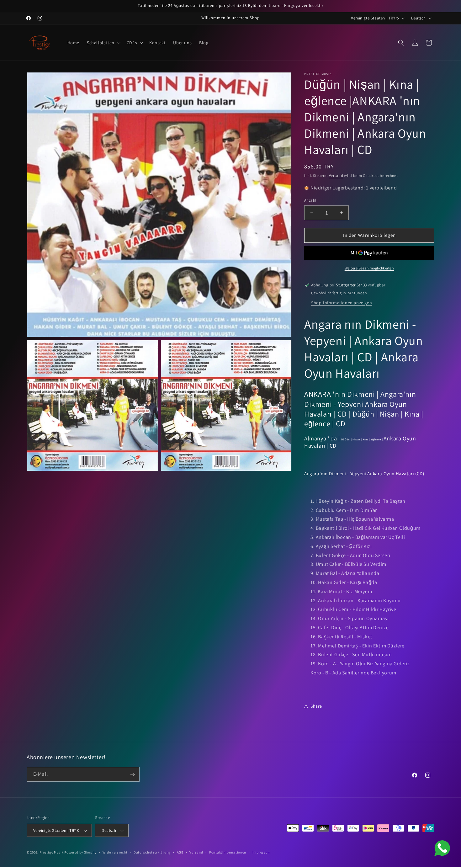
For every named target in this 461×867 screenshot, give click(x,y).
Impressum (261, 852)
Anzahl (310, 200)
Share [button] (316, 706)
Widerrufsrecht (115, 852)
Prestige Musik (52, 852)
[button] (103, 42)
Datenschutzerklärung (152, 852)
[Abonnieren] (132, 774)
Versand (336, 175)
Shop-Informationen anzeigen (341, 303)
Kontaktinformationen (227, 852)
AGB (180, 852)
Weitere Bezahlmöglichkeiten (369, 268)
